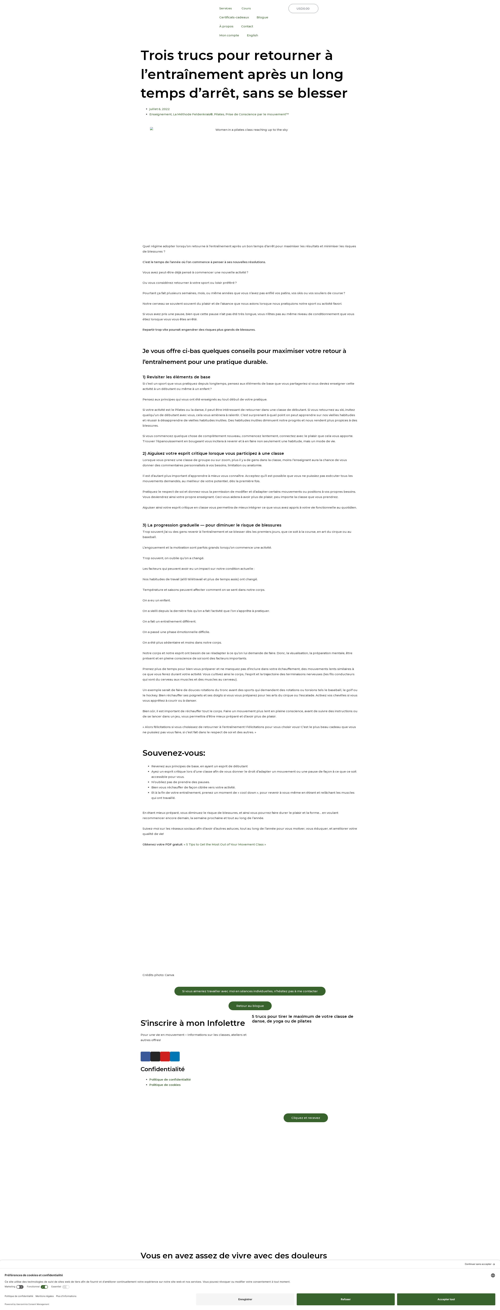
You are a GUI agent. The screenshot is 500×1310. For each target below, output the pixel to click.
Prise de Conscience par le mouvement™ (257, 114)
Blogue (262, 17)
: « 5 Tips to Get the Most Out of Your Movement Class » (224, 844)
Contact (247, 26)
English (252, 35)
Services (225, 8)
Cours (246, 8)
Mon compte (229, 35)
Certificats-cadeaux (234, 17)
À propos (226, 26)
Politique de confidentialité (170, 1079)
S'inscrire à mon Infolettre (193, 1023)
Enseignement (160, 114)
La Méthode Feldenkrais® (193, 114)
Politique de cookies (164, 1085)
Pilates (219, 114)
